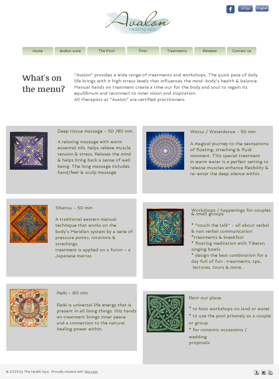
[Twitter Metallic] (263, 372)
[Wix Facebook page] (230, 9)
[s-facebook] (256, 372)
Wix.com (91, 372)
